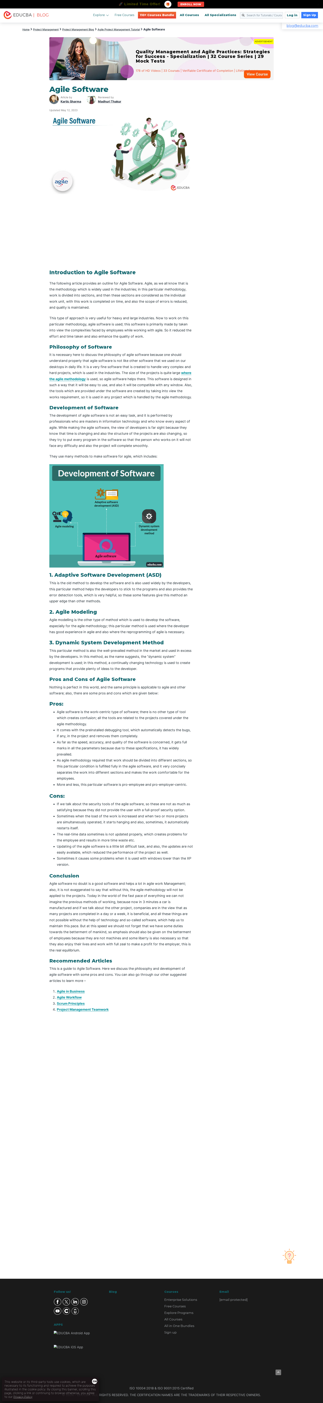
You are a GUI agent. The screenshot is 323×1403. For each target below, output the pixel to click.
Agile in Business (71, 991)
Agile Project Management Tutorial (119, 29)
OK (95, 1381)
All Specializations (220, 15)
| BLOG (41, 15)
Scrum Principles (71, 1003)
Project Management (46, 29)
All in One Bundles (179, 1326)
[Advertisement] (238, 141)
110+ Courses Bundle (157, 15)
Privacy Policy (22, 1397)
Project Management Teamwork (83, 1009)
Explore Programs (178, 1313)
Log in (292, 15)
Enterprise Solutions (180, 1300)
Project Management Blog (78, 29)
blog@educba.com (302, 26)
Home (26, 29)
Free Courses (124, 15)
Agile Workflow (69, 997)
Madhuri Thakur (109, 101)
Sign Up (309, 15)
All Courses (189, 15)
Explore (99, 15)
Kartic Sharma (71, 101)
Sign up (170, 1332)
